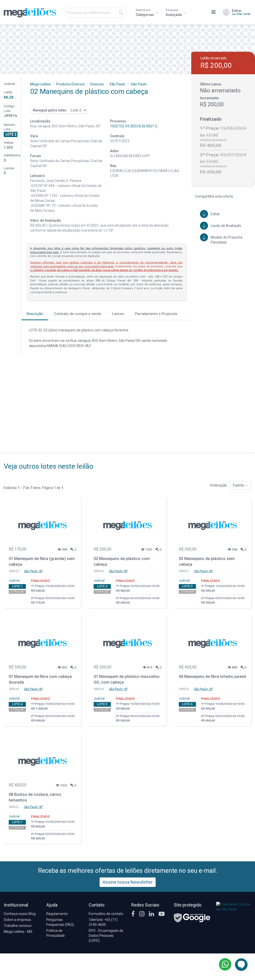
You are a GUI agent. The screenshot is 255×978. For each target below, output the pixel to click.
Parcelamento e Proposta (156, 314)
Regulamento (57, 914)
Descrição (35, 314)
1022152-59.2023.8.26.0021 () (133, 126)
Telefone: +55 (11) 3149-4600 (103, 922)
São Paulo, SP (33, 571)
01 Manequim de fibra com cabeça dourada (40, 679)
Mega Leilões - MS (18, 932)
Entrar (241, 12)
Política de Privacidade (55, 933)
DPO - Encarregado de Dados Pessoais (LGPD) (106, 936)
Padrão (239, 485)
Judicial (14, 580)
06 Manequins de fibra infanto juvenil (212, 676)
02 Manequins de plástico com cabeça (122, 561)
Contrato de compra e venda (77, 314)
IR (121, 13)
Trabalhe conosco (18, 926)
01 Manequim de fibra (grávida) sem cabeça (42, 561)
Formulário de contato (106, 914)
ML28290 (12, 97)
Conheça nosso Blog (20, 914)
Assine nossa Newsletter (128, 882)
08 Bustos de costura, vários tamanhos (35, 797)
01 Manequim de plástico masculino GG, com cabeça (127, 679)
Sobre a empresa (17, 920)
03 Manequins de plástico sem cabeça (207, 561)
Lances (118, 314)
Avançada (174, 12)
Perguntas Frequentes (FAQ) (60, 922)
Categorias (145, 12)
